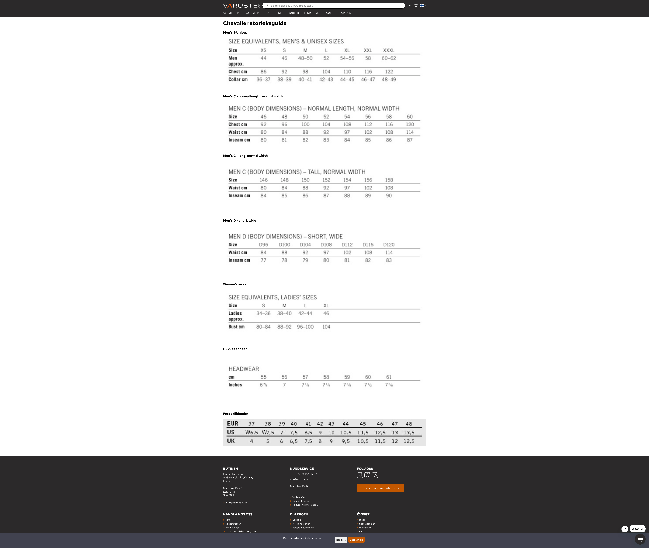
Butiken (293, 12)
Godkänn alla (356, 539)
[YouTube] (375, 475)
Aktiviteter (231, 12)
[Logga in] (409, 6)
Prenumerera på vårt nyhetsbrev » (380, 488)
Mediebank (365, 527)
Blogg (362, 519)
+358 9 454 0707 (306, 474)
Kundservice (312, 12)
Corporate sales (300, 500)
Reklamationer (233, 523)
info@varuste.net (300, 479)
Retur (228, 519)
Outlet (331, 12)
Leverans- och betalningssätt (240, 531)
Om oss (346, 12)
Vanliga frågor (299, 497)
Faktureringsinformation (305, 504)
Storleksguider (367, 523)
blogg (268, 12)
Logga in (297, 519)
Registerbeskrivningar (303, 527)
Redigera (341, 539)
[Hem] (241, 6)
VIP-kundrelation (301, 523)
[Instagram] (367, 475)
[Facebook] (360, 475)
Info (280, 12)
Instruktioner (232, 527)
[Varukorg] (416, 6)
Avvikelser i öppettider (236, 502)
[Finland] (423, 6)
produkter (251, 12)
